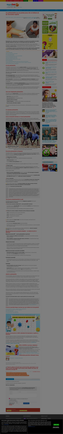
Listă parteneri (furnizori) (31, 426)
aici (14, 429)
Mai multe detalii (6, 424)
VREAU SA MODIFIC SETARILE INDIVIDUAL (56, 427)
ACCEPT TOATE (56, 424)
